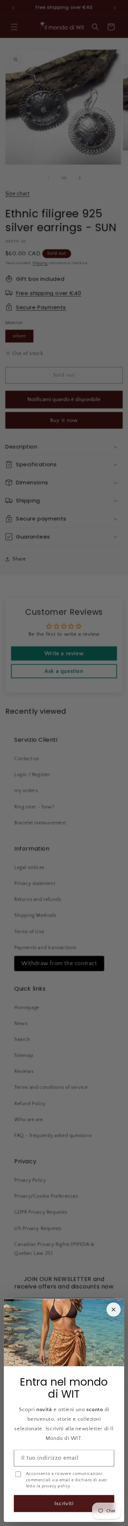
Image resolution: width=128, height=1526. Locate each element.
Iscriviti (64, 1503)
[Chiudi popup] (113, 1310)
